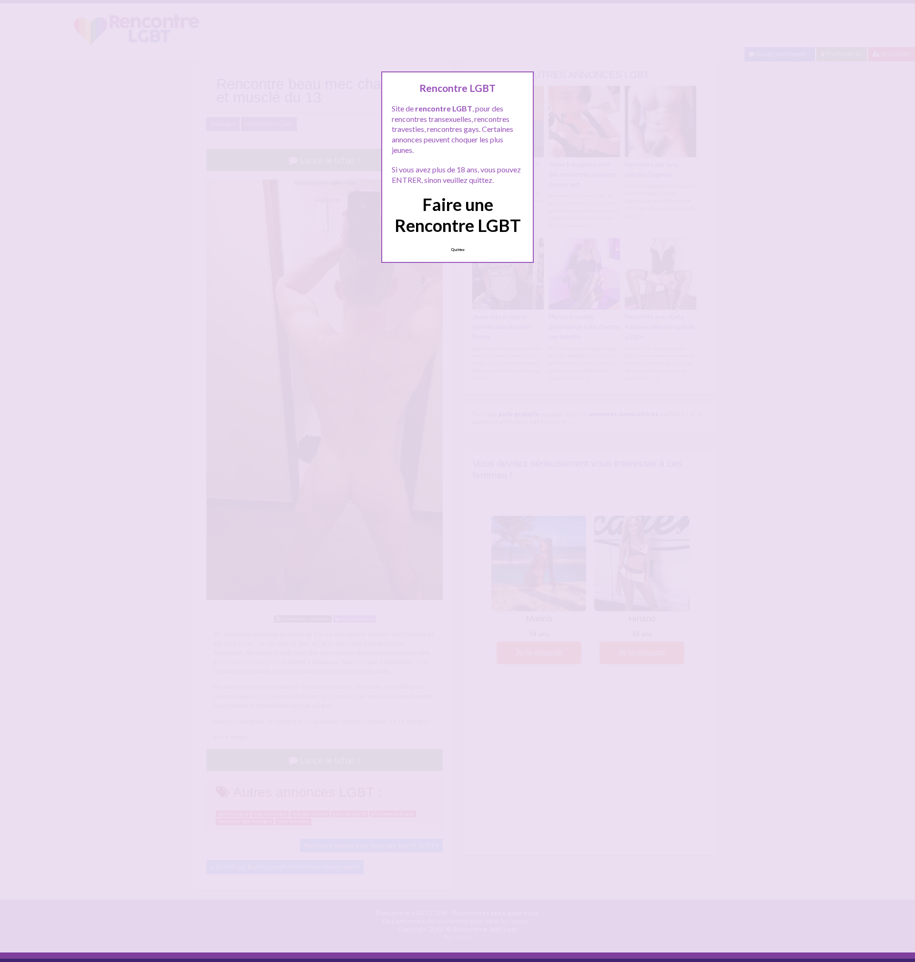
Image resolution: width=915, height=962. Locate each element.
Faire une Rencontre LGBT (458, 214)
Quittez (458, 249)
